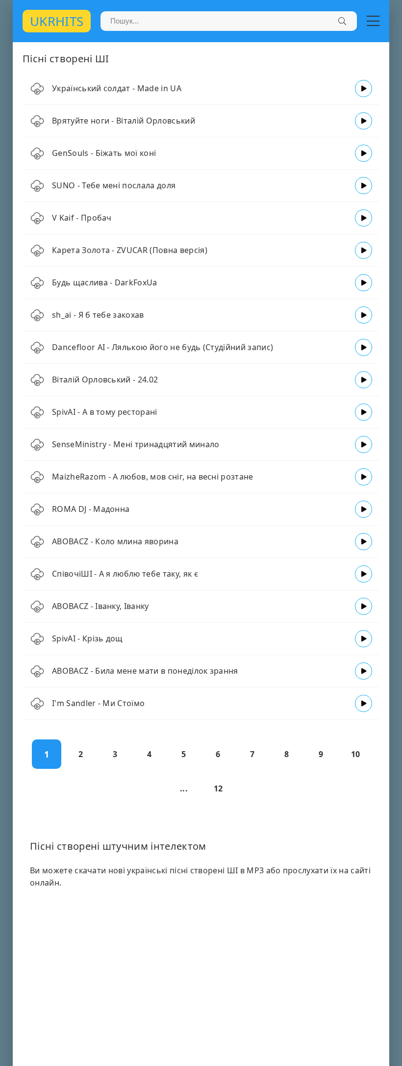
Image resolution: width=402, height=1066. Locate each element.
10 (355, 754)
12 (218, 788)
